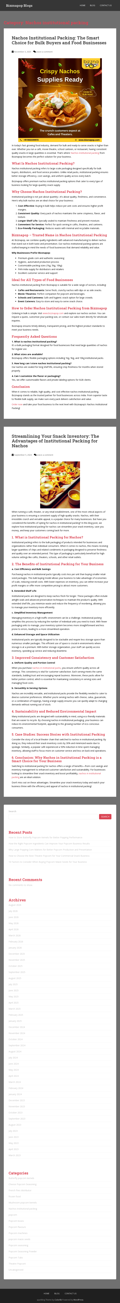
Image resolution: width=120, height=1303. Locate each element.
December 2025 (17, 953)
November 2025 (17, 959)
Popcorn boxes (16, 1220)
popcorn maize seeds (19, 1239)
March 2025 (15, 1008)
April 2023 (14, 1149)
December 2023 (17, 1100)
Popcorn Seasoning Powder (23, 1251)
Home (82, 5)
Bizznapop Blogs (19, 5)
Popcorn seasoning (18, 1245)
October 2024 (15, 1039)
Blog (92, 5)
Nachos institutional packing (85, 152)
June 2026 (14, 917)
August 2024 (15, 1051)
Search (12, 811)
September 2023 (17, 1118)
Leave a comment (44, 51)
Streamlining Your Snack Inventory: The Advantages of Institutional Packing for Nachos (55, 441)
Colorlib (58, 1299)
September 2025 (17, 972)
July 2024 (13, 1057)
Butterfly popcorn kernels (21, 1178)
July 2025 (13, 984)
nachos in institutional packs (46, 667)
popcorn (13, 1214)
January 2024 (15, 1094)
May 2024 (14, 1069)
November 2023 (17, 1106)
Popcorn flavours (17, 1226)
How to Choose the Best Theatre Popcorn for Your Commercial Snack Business (49, 855)
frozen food (15, 1196)
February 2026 (16, 941)
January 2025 (15, 1020)
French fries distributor (20, 1190)
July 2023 (13, 1130)
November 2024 (17, 1033)
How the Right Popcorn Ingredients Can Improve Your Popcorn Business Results (49, 843)
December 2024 (17, 1027)
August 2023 (15, 1124)
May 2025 (14, 996)
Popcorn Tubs (16, 1257)
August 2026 (15, 904)
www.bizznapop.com (53, 313)
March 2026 (15, 935)
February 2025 (16, 1014)
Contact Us (106, 5)
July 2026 (13, 911)
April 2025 (14, 1002)
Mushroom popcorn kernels (23, 1202)
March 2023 (15, 1155)
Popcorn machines (18, 1233)
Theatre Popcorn (17, 1263)
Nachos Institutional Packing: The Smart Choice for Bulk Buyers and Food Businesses (59, 40)
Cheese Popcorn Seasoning (22, 1184)
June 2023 (14, 1136)
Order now (17, 404)
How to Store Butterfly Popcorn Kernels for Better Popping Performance (45, 837)
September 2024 (17, 1045)
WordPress (78, 1299)
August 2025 (15, 978)
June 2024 (14, 1063)
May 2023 (14, 1143)
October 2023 (15, 1112)
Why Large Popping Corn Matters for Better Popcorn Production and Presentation (50, 849)
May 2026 (14, 923)
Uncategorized (16, 1269)
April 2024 (14, 1075)
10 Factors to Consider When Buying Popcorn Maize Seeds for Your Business (48, 861)
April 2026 (14, 929)
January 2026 (15, 947)
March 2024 (15, 1082)
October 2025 (15, 965)
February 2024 (16, 1088)
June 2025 (14, 990)
